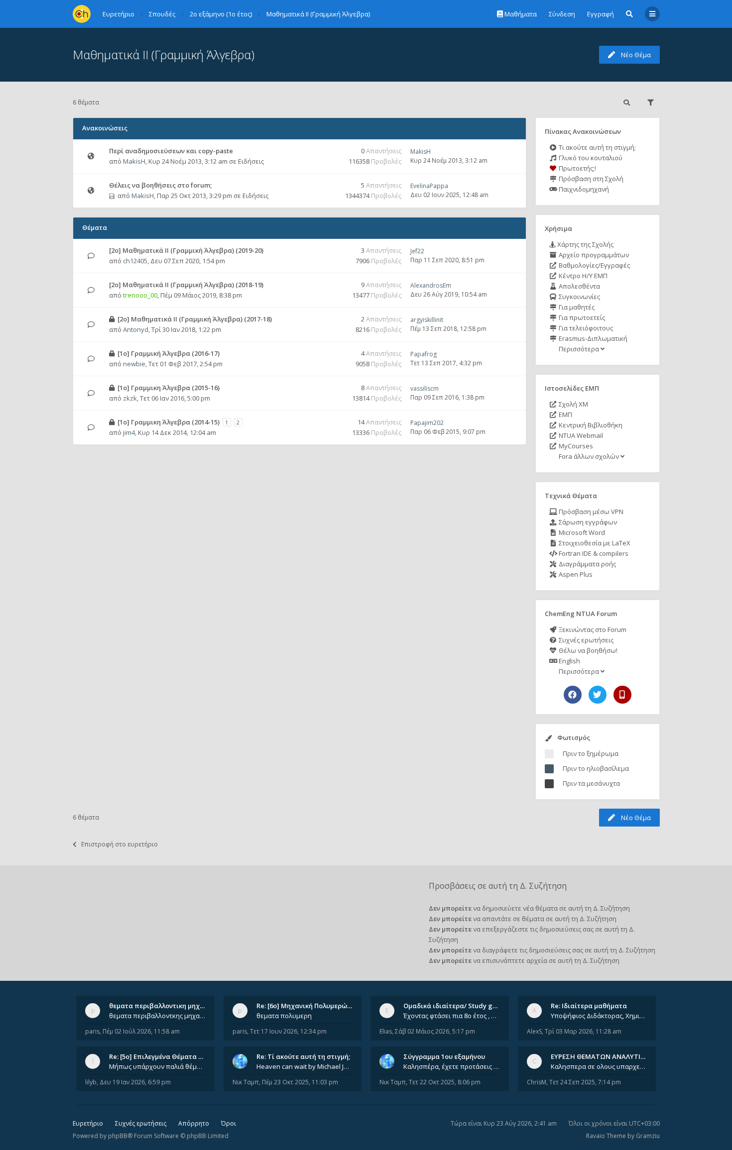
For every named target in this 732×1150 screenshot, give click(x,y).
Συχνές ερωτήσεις (585, 639)
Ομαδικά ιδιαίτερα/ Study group (455, 1005)
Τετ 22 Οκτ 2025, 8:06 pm (445, 1082)
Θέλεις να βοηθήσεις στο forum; (160, 185)
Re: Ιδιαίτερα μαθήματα (589, 1005)
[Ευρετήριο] (82, 14)
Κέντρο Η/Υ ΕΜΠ (582, 275)
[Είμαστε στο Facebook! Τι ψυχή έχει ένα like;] (573, 695)
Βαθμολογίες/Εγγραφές (593, 265)
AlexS (534, 1031)
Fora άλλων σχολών (588, 456)
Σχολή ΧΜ (572, 404)
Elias (385, 1031)
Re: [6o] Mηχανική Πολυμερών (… (308, 1005)
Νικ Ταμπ (246, 1082)
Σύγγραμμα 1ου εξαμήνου (444, 1056)
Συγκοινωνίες (578, 296)
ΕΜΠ (564, 414)
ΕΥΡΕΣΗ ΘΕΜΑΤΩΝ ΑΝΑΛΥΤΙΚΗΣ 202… (611, 1056)
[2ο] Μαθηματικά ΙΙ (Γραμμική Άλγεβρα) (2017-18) (195, 318)
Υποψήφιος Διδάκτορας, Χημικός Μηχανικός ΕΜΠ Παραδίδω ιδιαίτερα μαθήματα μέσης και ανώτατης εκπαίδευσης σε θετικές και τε (599, 1015)
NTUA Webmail (580, 435)
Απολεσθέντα (578, 286)
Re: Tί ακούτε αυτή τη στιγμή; (303, 1056)
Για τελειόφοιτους (585, 327)
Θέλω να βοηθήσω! (587, 650)
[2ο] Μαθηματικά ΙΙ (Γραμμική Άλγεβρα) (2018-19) (186, 284)
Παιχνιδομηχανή (583, 189)
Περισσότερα (579, 348)
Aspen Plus (575, 574)
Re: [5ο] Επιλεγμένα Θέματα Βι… (159, 1056)
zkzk (130, 398)
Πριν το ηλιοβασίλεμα (596, 768)
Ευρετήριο (88, 1123)
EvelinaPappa (429, 186)
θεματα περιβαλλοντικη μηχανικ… (164, 1005)
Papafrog (423, 354)
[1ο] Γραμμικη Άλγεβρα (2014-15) (169, 422)
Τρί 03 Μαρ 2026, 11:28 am (583, 1031)
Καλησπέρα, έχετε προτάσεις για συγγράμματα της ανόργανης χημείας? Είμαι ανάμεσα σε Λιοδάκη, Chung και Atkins (451, 1066)
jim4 (129, 432)
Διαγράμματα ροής (586, 563)
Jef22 (417, 251)
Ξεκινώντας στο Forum (591, 629)
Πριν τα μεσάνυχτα (591, 783)
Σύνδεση (562, 13)
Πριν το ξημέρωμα (590, 753)
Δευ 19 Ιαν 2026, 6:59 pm (135, 1082)
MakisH (134, 161)
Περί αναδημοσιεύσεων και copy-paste (171, 150)
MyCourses (575, 445)
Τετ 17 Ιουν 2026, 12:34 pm (288, 1031)
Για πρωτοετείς (581, 317)
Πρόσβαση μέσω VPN (590, 511)
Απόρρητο (193, 1123)
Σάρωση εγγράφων (587, 522)
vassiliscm (424, 388)
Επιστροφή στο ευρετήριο (119, 844)
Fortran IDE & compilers (592, 553)
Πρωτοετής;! (576, 168)
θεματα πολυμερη (284, 1015)
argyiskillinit (426, 319)
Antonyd (135, 329)
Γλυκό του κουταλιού (589, 157)
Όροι (228, 1123)
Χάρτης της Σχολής (584, 244)
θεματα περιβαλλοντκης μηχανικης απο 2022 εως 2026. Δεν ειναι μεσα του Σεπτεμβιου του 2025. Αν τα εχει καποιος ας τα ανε (157, 1015)
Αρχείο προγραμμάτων (593, 254)
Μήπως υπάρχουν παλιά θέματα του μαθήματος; (157, 1066)
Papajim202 (427, 422)
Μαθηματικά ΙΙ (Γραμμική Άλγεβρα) (163, 54)
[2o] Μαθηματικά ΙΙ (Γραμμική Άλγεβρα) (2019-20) (186, 250)
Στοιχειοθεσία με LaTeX (593, 542)
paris (92, 1031)
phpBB (117, 1136)
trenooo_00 (140, 295)
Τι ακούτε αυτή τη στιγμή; (596, 147)
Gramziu (648, 1136)
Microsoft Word (581, 532)
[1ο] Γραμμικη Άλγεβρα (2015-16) (169, 387)
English (568, 660)
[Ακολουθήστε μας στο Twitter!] (598, 695)
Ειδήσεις (251, 161)
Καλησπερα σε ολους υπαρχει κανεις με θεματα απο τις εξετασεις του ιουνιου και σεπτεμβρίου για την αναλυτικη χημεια (599, 1066)
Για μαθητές (576, 307)
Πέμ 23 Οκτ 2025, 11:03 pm (300, 1082)
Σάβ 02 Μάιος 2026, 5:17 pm (435, 1031)
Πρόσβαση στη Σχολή (590, 178)
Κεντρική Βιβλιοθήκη (589, 424)
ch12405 (135, 260)
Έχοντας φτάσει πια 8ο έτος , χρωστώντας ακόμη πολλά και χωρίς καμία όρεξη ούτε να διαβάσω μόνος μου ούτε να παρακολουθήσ (451, 1015)
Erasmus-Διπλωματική (592, 338)
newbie (134, 363)
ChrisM (536, 1082)
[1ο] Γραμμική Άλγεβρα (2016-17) (169, 353)
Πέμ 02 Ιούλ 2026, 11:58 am (141, 1031)
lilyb (91, 1082)
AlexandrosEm (430, 285)
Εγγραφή (600, 13)
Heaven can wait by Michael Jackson (304, 1066)
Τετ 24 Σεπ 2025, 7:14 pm (585, 1082)
